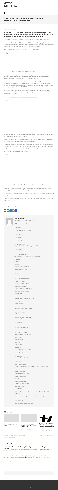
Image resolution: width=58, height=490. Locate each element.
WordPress (51, 487)
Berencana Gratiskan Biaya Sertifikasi (19, 151)
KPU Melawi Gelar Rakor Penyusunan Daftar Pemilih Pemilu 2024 (28, 425)
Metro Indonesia (10, 5)
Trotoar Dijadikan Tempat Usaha (10, 425)
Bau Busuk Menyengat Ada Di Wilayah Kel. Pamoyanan (23, 97)
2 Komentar (17, 29)
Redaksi (11, 29)
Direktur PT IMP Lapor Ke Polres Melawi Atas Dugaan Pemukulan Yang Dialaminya (46, 425)
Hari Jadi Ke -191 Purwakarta (47, 435)
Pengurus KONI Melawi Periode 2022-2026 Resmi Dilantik (24, 49)
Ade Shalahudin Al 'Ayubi (46, 430)
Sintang (48, 39)
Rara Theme (39, 487)
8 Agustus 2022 (46, 457)
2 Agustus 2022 (7, 450)
